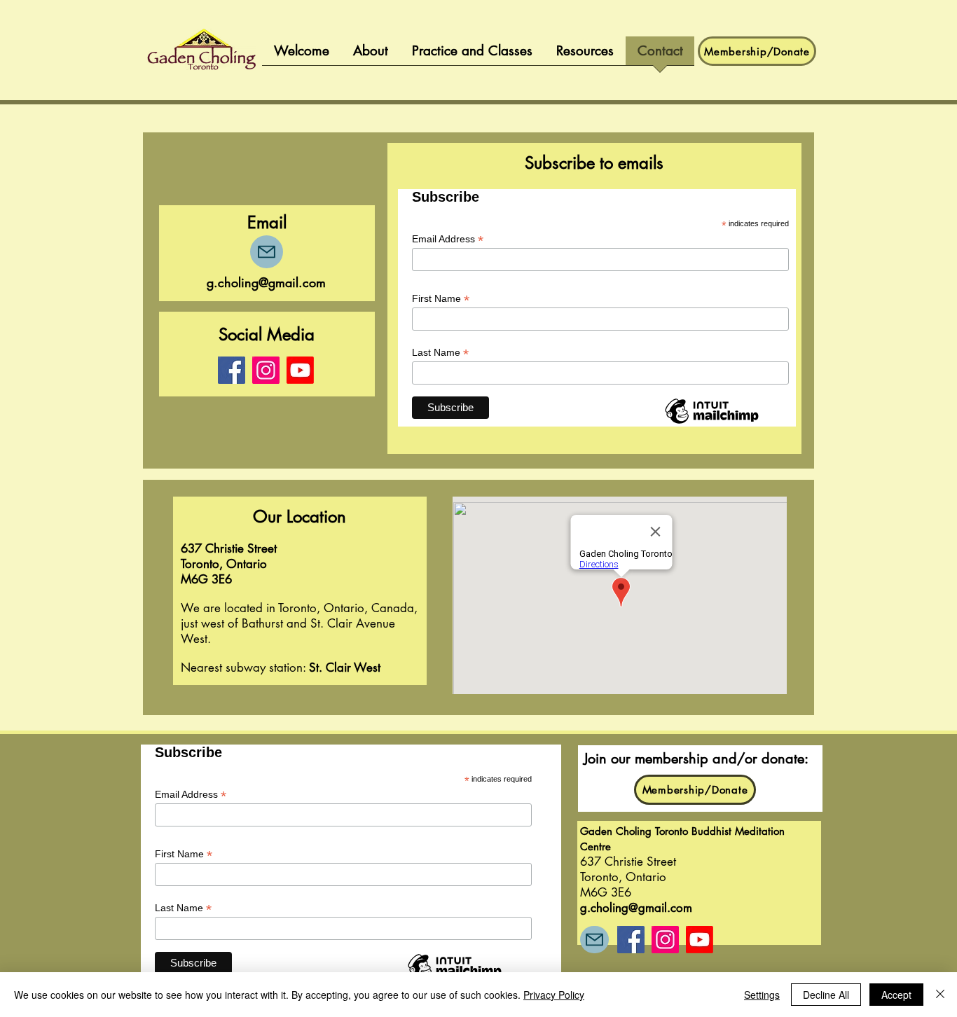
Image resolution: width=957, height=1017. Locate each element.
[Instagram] (266, 370)
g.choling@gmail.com (266, 282)
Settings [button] (762, 995)
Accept (896, 995)
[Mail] (266, 251)
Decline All (826, 995)
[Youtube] (300, 370)
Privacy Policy (553, 995)
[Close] (940, 994)
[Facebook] (231, 370)
